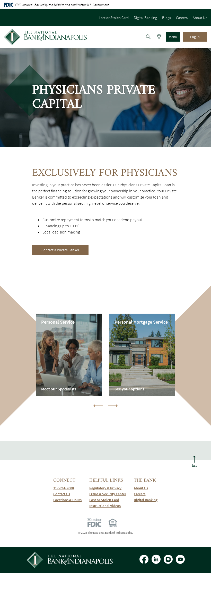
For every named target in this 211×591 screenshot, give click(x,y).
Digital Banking (145, 17)
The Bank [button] (145, 480)
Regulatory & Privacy (105, 488)
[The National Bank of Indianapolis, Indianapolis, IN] (45, 37)
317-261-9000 (67, 488)
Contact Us (61, 494)
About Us (200, 17)
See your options (129, 388)
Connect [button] (64, 480)
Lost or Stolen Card (114, 17)
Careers (182, 17)
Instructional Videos (107, 506)
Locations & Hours (67, 500)
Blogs (166, 17)
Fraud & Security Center (107, 494)
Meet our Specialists (58, 388)
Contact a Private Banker (60, 250)
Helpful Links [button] (106, 480)
